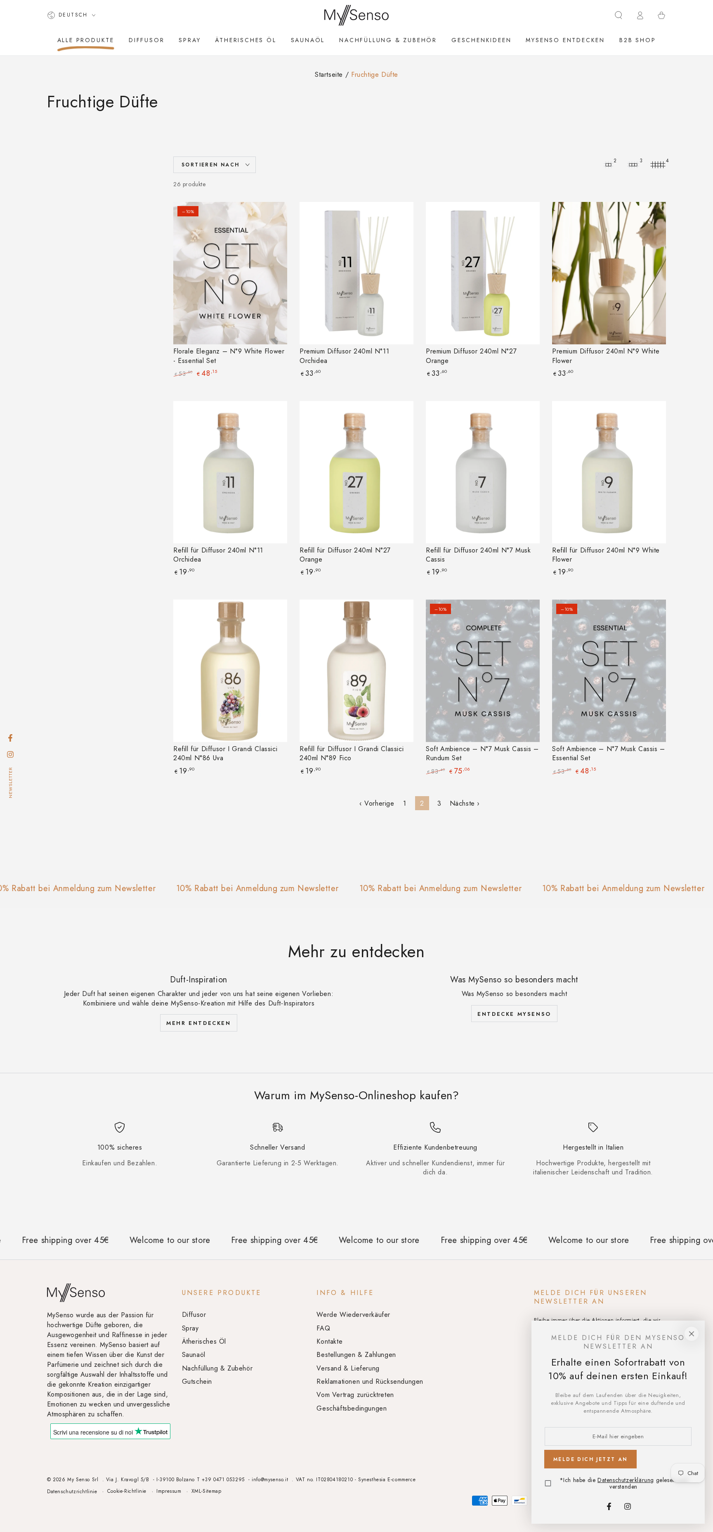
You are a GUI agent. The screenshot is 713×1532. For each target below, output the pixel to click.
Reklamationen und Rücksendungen (369, 1381)
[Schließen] (691, 1334)
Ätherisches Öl (204, 1341)
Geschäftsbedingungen (351, 1408)
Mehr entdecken (198, 1023)
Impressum (168, 1491)
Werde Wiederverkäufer (353, 1314)
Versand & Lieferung (347, 1368)
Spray (190, 1328)
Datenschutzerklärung (625, 1480)
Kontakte (329, 1341)
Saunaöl (193, 1354)
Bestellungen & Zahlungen (356, 1354)
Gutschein (197, 1381)
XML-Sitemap (206, 1491)
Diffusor (194, 1314)
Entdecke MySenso (514, 1014)
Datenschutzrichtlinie (72, 1491)
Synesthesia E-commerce (387, 1479)
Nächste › (465, 803)
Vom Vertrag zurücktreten (355, 1394)
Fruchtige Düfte (374, 74)
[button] (618, 15)
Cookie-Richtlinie (126, 1491)
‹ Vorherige (376, 803)
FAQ (323, 1328)
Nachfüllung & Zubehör (217, 1368)
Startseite (329, 74)
